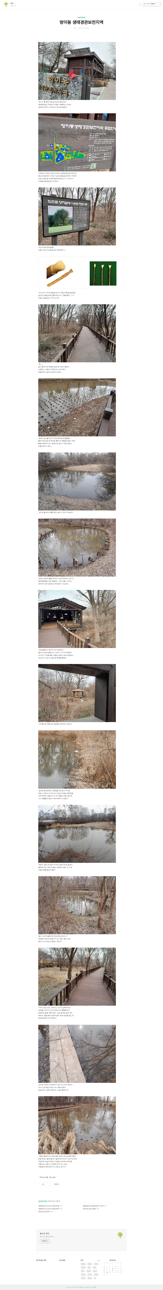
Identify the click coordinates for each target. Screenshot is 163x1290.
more (98, 1260)
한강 (89, 1267)
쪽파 (83, 1271)
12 (112, 1268)
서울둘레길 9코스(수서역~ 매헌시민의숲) (48, 1206)
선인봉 (88, 1271)
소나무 (89, 1274)
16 (104, 1270)
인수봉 (83, 1267)
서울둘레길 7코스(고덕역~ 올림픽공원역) (48, 1208)
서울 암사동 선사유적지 (44, 1211)
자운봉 (96, 1274)
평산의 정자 (44, 1233)
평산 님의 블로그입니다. (47, 1236)
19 (112, 1270)
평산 (12, 3)
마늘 (94, 1267)
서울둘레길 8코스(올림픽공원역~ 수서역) (93, 1206)
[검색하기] (140, 4)
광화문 (89, 1278)
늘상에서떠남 (81, 17)
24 (107, 1272)
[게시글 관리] (48, 1184)
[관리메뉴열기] (159, 4)
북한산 (89, 1264)
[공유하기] (46, 1184)
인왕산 (83, 1264)
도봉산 (83, 1278)
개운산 (95, 1271)
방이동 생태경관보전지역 (81, 22)
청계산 (83, 1274)
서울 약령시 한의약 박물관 (89, 1208)
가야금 (96, 1264)
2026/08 (112, 1260)
